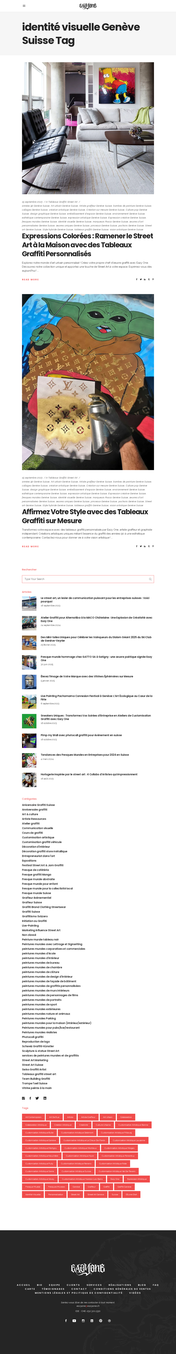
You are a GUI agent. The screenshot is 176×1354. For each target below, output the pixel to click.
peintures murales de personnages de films (50, 995)
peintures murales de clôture (40, 972)
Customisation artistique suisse (76, 1171)
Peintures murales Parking (39, 1018)
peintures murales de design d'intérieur (47, 976)
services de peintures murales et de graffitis (50, 1055)
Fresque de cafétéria (35, 870)
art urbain (107, 1117)
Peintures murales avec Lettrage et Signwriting (52, 944)
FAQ (156, 1285)
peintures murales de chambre (42, 967)
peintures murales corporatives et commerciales (53, 949)
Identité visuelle (32, 1194)
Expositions (29, 860)
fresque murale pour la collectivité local (47, 888)
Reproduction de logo (36, 1041)
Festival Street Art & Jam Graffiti (42, 865)
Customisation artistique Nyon (80, 1156)
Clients (73, 1285)
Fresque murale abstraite (38, 879)
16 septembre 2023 (50, 605)
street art (75, 1194)
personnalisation (55, 1194)
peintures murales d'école (39, 953)
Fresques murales (56, 1187)
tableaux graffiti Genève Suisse (91, 229)
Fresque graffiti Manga (36, 874)
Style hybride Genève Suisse (58, 229)
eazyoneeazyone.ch (88, 1306)
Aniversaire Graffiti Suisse (38, 805)
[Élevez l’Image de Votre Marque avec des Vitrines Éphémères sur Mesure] (29, 682)
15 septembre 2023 (32, 202)
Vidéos (135, 1293)
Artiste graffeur (88, 1117)
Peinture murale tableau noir (40, 939)
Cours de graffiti (32, 833)
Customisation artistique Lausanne (129, 1140)
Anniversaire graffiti (34, 809)
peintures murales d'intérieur (40, 958)
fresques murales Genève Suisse (39, 221)
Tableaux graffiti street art (63, 202)
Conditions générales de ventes (122, 1289)
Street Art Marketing (35, 1060)
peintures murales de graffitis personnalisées (51, 986)
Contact (79, 1289)
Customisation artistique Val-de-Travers (117, 1171)
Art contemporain (33, 1117)
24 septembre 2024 (50, 625)
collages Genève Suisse (35, 209)
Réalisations (120, 1285)
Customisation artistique (38, 837)
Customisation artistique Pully (39, 1163)
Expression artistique (137, 1179)
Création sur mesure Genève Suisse (105, 209)
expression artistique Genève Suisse (87, 217)
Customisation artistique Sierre (39, 1171)
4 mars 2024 (47, 759)
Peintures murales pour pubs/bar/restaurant (51, 1028)
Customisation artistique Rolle (113, 1163)
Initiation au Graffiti (34, 921)
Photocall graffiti (32, 1037)
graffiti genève (124, 1187)
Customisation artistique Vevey (39, 1179)
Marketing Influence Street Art (41, 930)
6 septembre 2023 (50, 703)
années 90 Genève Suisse (36, 206)
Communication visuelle (37, 828)
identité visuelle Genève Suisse (75, 221)
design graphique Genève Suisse (48, 213)
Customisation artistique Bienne (133, 1125)
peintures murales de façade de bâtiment (49, 981)
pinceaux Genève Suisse (104, 225)
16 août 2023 (47, 778)
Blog (142, 1285)
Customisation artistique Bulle (39, 1132)
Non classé (29, 935)
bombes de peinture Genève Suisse (132, 206)
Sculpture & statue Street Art (40, 1051)
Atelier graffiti (30, 823)
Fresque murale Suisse (36, 893)
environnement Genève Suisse (129, 213)
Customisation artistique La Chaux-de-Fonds (84, 1140)
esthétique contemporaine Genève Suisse (44, 217)
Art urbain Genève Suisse (64, 206)
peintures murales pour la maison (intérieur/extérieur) (56, 1023)
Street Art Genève (95, 1194)
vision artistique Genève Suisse (126, 229)
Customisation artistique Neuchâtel (41, 1156)
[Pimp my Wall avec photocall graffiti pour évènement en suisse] (29, 741)
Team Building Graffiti (36, 1079)
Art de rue (54, 1117)
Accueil (23, 1285)
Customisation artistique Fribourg (116, 1132)
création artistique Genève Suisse (67, 209)
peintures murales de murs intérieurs (45, 990)
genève (76, 1187)
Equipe (54, 1285)
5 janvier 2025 (48, 680)
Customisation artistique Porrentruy (118, 1156)
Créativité (83, 1125)
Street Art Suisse (32, 1065)
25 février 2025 (48, 644)
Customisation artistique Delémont (77, 1132)
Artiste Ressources (34, 819)
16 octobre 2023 (49, 723)
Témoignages (53, 1289)
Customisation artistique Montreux (81, 1148)
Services (94, 1285)
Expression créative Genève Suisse (127, 217)
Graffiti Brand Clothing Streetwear (44, 907)
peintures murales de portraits (41, 1000)
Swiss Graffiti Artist (34, 1069)
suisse (115, 1194)
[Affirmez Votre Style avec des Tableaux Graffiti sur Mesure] (88, 382)
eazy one (115, 1179)
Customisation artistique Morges (119, 1148)
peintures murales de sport (39, 1004)
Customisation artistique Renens (76, 1163)
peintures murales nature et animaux (46, 1014)
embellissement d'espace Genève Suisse (89, 213)
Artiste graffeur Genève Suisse (95, 206)
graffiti (106, 1187)
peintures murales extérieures (41, 1009)
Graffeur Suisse (32, 902)
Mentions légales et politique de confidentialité (79, 1293)
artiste (70, 1117)
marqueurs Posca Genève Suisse (110, 221)
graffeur (92, 1187)
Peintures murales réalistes (39, 1032)
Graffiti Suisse (31, 911)
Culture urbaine (103, 1125)
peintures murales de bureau (40, 963)
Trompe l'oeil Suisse (34, 1083)
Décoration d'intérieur (36, 847)
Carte (30, 1289)
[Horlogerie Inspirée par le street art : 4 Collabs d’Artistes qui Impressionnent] (29, 780)
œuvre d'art (131, 1194)
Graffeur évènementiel (36, 898)
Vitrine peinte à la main (37, 1088)
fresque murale (32, 1187)
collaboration (126, 1117)
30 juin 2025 (47, 664)
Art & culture (30, 814)
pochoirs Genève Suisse (131, 225)
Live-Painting (30, 925)
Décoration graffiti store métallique (44, 851)
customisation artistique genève (40, 1140)
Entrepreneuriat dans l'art (38, 856)
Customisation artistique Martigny (41, 1148)
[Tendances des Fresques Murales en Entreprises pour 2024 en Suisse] (29, 760)
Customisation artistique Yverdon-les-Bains (82, 1179)
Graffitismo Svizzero (35, 916)
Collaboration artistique (35, 1125)
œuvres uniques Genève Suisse (73, 225)
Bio (39, 1285)
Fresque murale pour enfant (40, 884)
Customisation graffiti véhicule (42, 842)
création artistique (62, 1125)
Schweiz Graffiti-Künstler (38, 1046)
